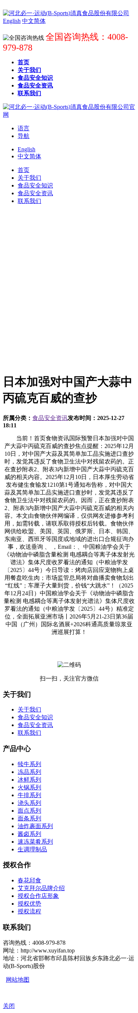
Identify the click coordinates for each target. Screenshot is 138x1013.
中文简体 (29, 156)
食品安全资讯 (50, 418)
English (26, 149)
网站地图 (17, 979)
